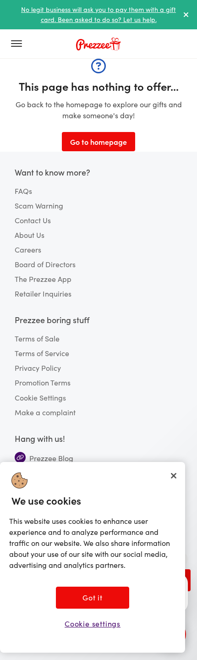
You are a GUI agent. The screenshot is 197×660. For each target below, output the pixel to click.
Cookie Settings (40, 397)
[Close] (174, 476)
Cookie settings (92, 623)
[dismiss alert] (186, 14)
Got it (92, 597)
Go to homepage (98, 142)
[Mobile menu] (20, 44)
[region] (92, 557)
